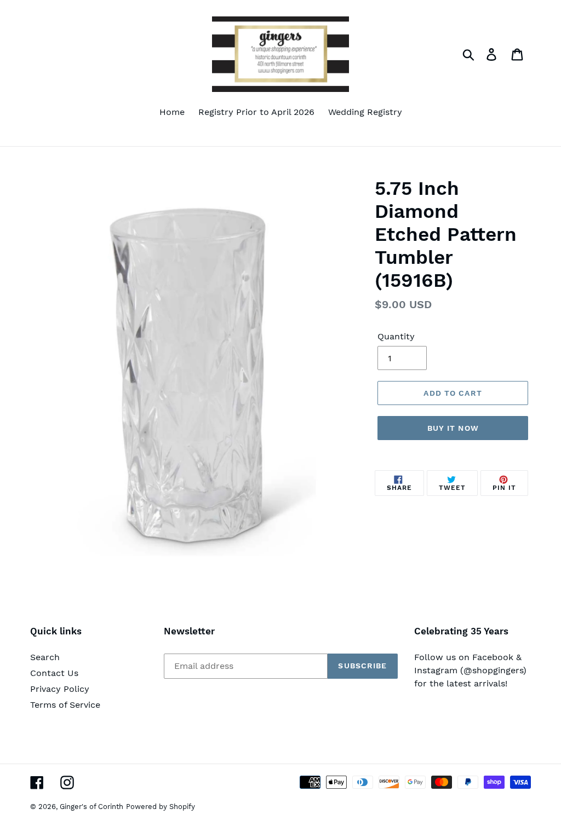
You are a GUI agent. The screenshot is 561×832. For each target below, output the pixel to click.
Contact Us (54, 673)
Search (45, 657)
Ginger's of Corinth (91, 806)
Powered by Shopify (160, 806)
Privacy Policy (59, 689)
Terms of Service (65, 705)
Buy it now (453, 428)
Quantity (396, 336)
